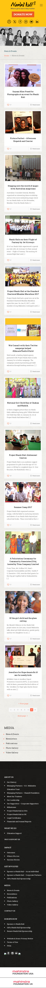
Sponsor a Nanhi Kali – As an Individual (23, 871)
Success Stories (13, 860)
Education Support (14, 833)
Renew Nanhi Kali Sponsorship (19, 931)
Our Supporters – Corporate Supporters (23, 803)
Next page (22, 716)
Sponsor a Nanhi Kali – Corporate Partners (24, 875)
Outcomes (11, 852)
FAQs (9, 946)
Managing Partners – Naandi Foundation (23, 793)
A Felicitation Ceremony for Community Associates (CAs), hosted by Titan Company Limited (23, 561)
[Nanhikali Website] (23, 5)
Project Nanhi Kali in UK (16, 814)
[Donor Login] (9, 21)
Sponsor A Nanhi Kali (15, 924)
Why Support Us (12, 839)
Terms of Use (12, 942)
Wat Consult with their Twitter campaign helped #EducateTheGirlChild (23, 348)
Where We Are (13, 856)
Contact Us (9, 911)
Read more (36, 105)
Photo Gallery (12, 748)
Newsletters (11, 739)
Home (6, 55)
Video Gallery (12, 752)
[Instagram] (25, 21)
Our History (11, 782)
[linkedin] (37, 21)
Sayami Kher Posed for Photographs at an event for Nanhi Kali (23, 94)
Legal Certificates (14, 818)
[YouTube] (31, 21)
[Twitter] (14, 21)
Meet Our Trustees (14, 796)
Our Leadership (13, 800)
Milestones (11, 807)
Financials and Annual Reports (19, 821)
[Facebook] (20, 21)
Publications (11, 743)
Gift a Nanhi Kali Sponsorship (19, 878)
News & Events (12, 734)
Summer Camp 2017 (23, 507)
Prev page (24, 703)
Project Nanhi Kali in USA (17, 811)
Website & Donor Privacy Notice (20, 938)
